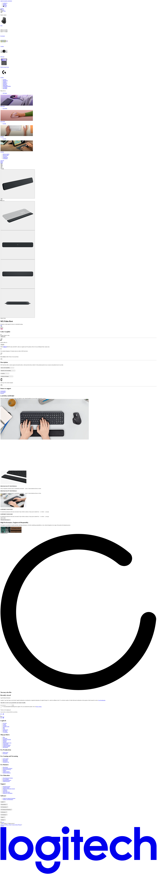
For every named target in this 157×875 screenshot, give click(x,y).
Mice (4, 737)
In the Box (3, 373)
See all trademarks (101, 700)
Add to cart (3, 336)
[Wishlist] (1, 165)
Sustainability (5, 729)
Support (2, 8)
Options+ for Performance (8, 799)
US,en (3, 9)
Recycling (5, 730)
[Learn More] (1, 385)
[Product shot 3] (17, 244)
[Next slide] (4, 518)
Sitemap (20, 824)
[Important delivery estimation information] (1, 353)
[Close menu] (1, 12)
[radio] (0, 334)
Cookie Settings (15, 824)
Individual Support (6, 786)
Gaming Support (6, 787)
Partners (4, 770)
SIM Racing (5, 760)
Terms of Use (3, 824)
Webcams (5, 740)
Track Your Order (6, 792)
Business (4, 4)
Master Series (5, 752)
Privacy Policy (9, 824)
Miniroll (5, 346)
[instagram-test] (1, 714)
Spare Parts (5, 790)
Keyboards (5, 738)
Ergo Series (5, 753)
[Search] (1, 164)
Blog (4, 727)
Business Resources (7, 772)
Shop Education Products (8, 778)
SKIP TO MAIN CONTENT (6, 1)
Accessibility (5, 732)
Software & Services (7, 769)
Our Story (5, 723)
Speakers (4, 741)
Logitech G (5, 3)
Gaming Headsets (6, 746)
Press (4, 728)
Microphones (5, 747)
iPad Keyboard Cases (7, 742)
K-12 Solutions (6, 779)
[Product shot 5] (17, 303)
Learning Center (6, 726)
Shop (2, 11)
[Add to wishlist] (1, 199)
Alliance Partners (6, 771)
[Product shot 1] (17, 183)
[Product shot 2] (17, 215)
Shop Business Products (7, 768)
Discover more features (5, 519)
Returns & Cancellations (7, 793)
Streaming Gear (6, 762)
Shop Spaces (5, 767)
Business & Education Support (9, 788)
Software (2, 160)
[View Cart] (1, 168)
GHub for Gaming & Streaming (9, 798)
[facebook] (3, 714)
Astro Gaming (5, 758)
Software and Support (5, 376)
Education (5, 5)
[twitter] (2, 714)
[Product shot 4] (17, 274)
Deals (1, 161)
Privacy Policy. (39, 706)
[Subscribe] (13, 705)
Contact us (5, 789)
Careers (4, 724)
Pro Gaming (5, 759)
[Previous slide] (1, 518)
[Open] (3, 168)
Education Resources (7, 780)
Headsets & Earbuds (7, 739)
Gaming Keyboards (7, 745)
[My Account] (1, 167)
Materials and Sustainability (6, 370)
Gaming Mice (5, 743)
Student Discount (6, 781)
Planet (1, 162)
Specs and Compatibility (5, 367)
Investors (4, 725)
